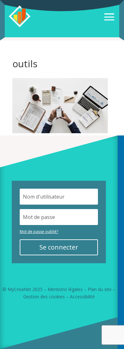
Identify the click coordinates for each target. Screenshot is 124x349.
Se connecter (58, 247)
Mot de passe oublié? (39, 231)
